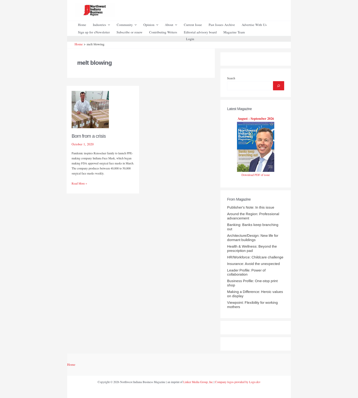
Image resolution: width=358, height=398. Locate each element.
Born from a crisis (89, 136)
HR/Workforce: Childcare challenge (255, 257)
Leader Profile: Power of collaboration (246, 272)
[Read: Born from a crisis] (90, 109)
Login (190, 39)
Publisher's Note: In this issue (250, 207)
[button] (108, 24)
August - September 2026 (256, 118)
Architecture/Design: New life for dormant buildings (252, 238)
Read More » (79, 183)
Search (231, 78)
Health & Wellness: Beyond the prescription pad (252, 248)
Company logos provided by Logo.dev (237, 382)
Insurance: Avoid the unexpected (253, 264)
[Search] (278, 85)
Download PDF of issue (255, 175)
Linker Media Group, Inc (198, 382)
